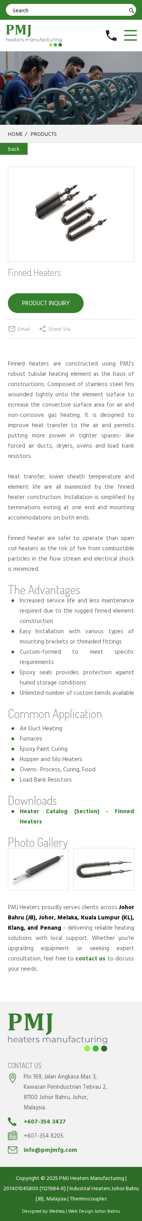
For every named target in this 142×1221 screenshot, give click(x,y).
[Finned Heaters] (71, 214)
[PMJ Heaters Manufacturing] (34, 36)
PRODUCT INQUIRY (46, 303)
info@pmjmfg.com (50, 1149)
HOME (17, 133)
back (13, 149)
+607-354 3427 (45, 1121)
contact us (90, 958)
